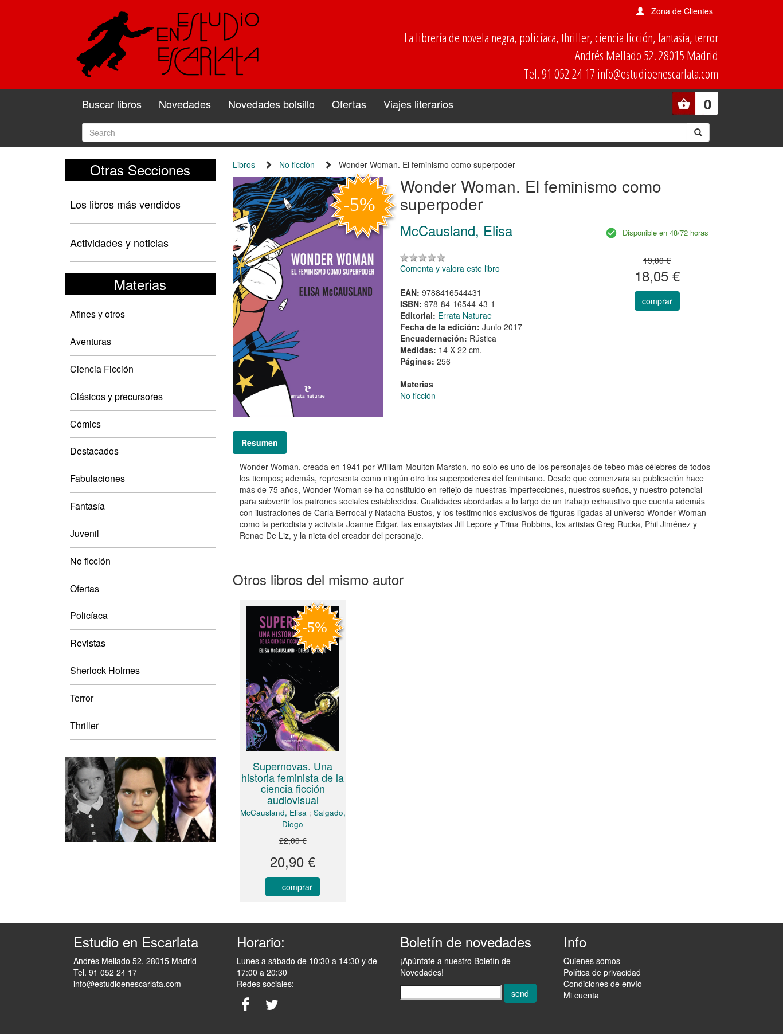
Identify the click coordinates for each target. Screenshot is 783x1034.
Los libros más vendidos (125, 204)
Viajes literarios (418, 103)
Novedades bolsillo (271, 103)
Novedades (185, 103)
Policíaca (89, 615)
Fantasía (87, 505)
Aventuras (90, 341)
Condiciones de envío (602, 983)
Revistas (87, 642)
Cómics (85, 423)
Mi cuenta (581, 995)
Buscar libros (112, 103)
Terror (81, 697)
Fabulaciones (97, 478)
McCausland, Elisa (273, 812)
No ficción (90, 560)
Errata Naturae (465, 315)
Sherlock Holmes (105, 670)
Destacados (94, 450)
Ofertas (349, 103)
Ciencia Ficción (102, 368)
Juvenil (84, 533)
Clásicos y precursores (116, 396)
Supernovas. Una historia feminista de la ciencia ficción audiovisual (292, 782)
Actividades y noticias (119, 242)
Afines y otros (97, 313)
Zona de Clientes (682, 11)
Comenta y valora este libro (450, 268)
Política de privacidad (602, 972)
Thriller (84, 725)
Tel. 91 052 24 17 (105, 972)
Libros (244, 164)
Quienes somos (591, 960)
